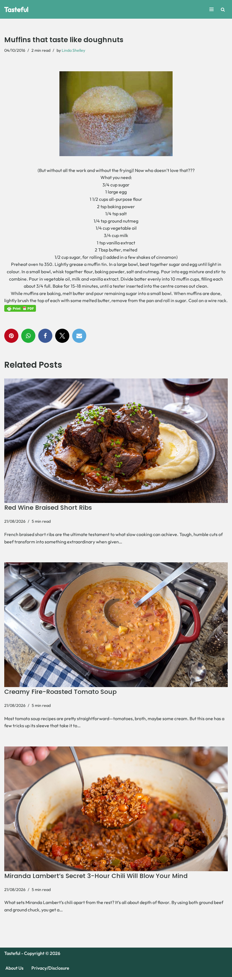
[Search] (223, 9)
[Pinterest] (11, 336)
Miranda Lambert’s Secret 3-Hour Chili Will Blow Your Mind (96, 875)
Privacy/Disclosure (50, 968)
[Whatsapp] (28, 336)
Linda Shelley (73, 50)
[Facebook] (45, 336)
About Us (14, 968)
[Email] (79, 336)
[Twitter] (62, 336)
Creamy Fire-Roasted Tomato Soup (60, 691)
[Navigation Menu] (211, 9)
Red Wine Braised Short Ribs (48, 507)
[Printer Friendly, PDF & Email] (20, 308)
